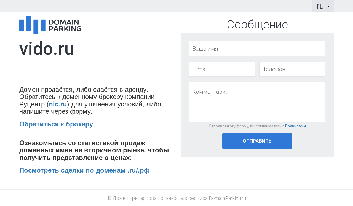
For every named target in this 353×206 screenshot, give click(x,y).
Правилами (295, 126)
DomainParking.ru (227, 198)
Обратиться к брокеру (56, 123)
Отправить (257, 141)
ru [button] (321, 6)
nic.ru (58, 103)
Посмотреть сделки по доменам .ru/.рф (84, 169)
